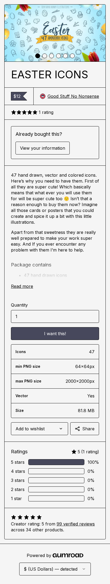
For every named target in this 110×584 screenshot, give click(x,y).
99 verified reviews (76, 524)
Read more (22, 286)
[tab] (37, 55)
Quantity (19, 305)
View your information (42, 148)
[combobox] (39, 428)
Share (88, 428)
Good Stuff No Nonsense (73, 96)
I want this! (55, 333)
